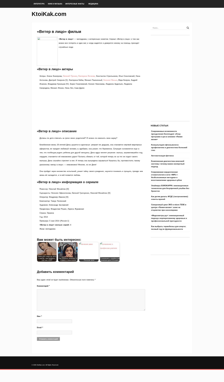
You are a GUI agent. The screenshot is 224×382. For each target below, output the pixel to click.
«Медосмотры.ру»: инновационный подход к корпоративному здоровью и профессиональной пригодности (169, 218)
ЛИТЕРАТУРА (39, 4)
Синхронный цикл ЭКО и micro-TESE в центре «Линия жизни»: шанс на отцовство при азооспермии (168, 207)
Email (40, 328)
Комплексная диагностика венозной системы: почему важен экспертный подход (167, 164)
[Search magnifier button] (188, 28)
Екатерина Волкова (86, 76)
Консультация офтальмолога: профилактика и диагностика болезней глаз (169, 147)
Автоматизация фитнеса (162, 156)
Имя (39, 316)
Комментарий (43, 286)
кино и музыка (55, 4)
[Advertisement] (91, 109)
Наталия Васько (110, 80)
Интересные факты (74, 4)
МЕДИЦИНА (93, 4)
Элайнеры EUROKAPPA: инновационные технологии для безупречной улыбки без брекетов (170, 188)
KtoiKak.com (49, 14)
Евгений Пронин (70, 76)
